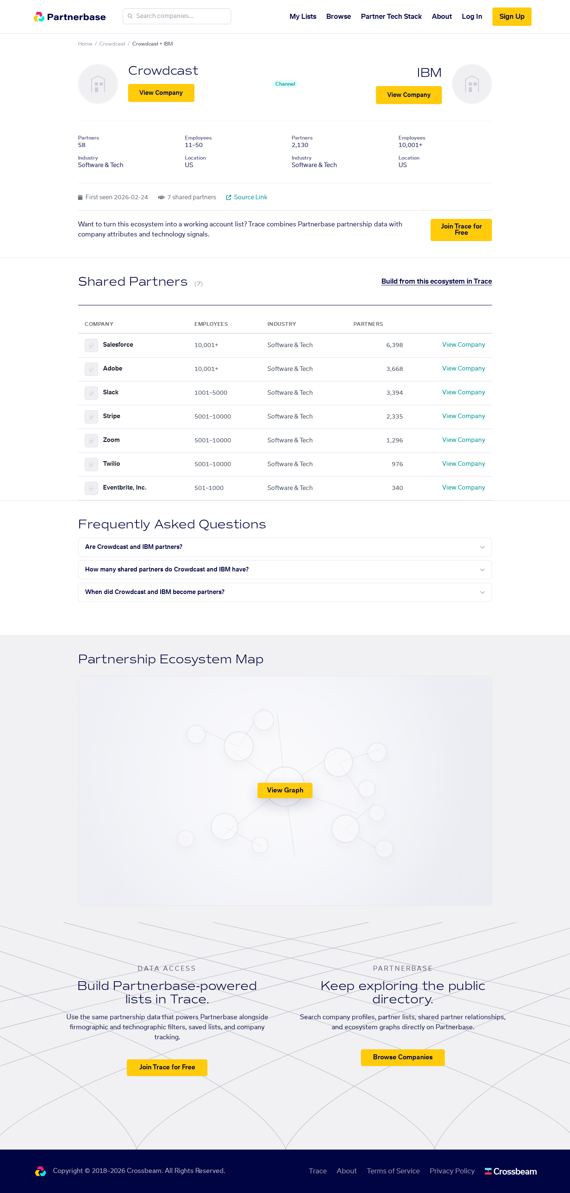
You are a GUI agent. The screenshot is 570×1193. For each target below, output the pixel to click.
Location (195, 157)
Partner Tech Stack (391, 16)
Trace (318, 1171)
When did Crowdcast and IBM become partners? (154, 592)
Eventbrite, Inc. (124, 488)
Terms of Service (393, 1171)
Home (85, 43)
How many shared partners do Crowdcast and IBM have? (167, 570)
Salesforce (118, 345)
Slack (111, 393)
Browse (338, 16)
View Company (161, 93)
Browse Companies (403, 1057)
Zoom (111, 440)
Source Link (250, 198)
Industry (88, 157)
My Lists (303, 16)
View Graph (285, 790)
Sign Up (512, 16)
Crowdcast (112, 43)
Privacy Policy (452, 1171)
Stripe (111, 416)
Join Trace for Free (461, 229)
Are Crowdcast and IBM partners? (133, 547)
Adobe (112, 369)
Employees (198, 137)
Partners (88, 137)
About (442, 16)
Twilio (111, 464)
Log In (472, 16)
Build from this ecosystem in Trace (436, 281)
